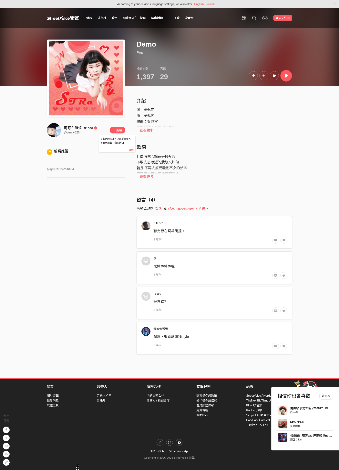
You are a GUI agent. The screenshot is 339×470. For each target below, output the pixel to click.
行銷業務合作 (155, 395)
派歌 (177, 18)
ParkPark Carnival (258, 420)
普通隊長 (295, 425)
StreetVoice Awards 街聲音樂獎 (266, 395)
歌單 (115, 18)
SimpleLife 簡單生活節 (260, 415)
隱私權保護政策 (206, 395)
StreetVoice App (179, 451)
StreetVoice (63, 18)
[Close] (334, 4)
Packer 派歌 (254, 410)
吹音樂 (189, 18)
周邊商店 (129, 18)
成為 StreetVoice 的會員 (186, 209)
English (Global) (204, 4)
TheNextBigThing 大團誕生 (263, 400)
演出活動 (157, 18)
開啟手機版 (157, 451)
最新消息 (53, 400)
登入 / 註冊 (283, 18)
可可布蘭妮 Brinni (78, 128)
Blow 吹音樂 (254, 405)
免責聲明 (202, 410)
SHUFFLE (297, 421)
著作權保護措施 (206, 400)
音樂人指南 (104, 395)
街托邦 (101, 400)
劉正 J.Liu (296, 439)
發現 (89, 18)
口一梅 (294, 412)
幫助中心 (202, 415)
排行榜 (102, 18)
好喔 (131, 150)
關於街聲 (53, 395)
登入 (158, 209)
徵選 (143, 18)
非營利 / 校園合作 (158, 400)
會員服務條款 (205, 405)
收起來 (326, 396)
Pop (140, 52)
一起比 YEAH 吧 (257, 425)
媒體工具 (53, 405)
